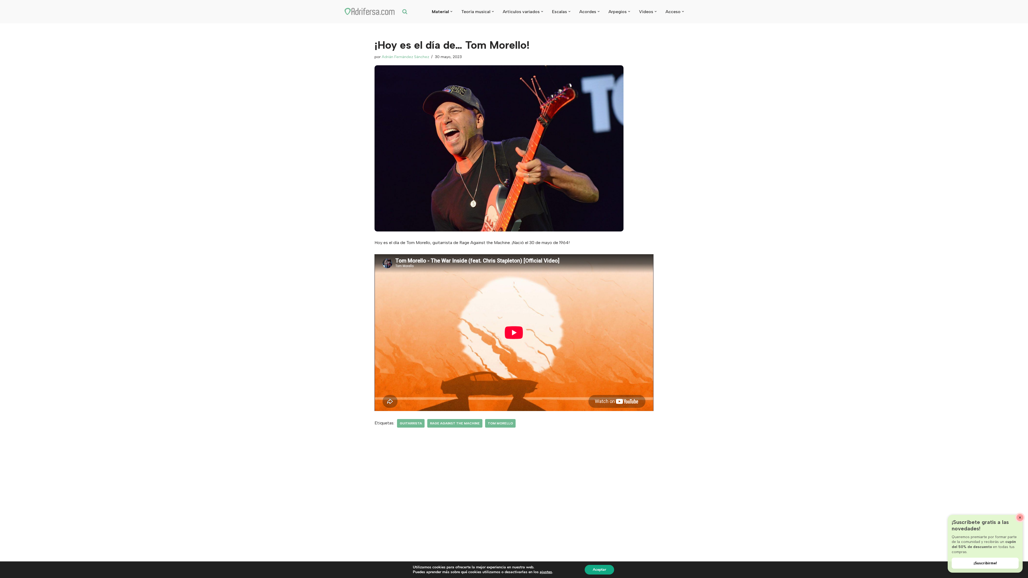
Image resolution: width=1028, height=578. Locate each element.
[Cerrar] (1020, 517)
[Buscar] (404, 11)
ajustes (546, 572)
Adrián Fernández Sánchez (405, 56)
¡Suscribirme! (985, 563)
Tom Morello (500, 423)
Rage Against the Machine (455, 423)
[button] (451, 11)
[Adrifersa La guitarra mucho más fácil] (370, 11)
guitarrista (411, 423)
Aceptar (599, 569)
